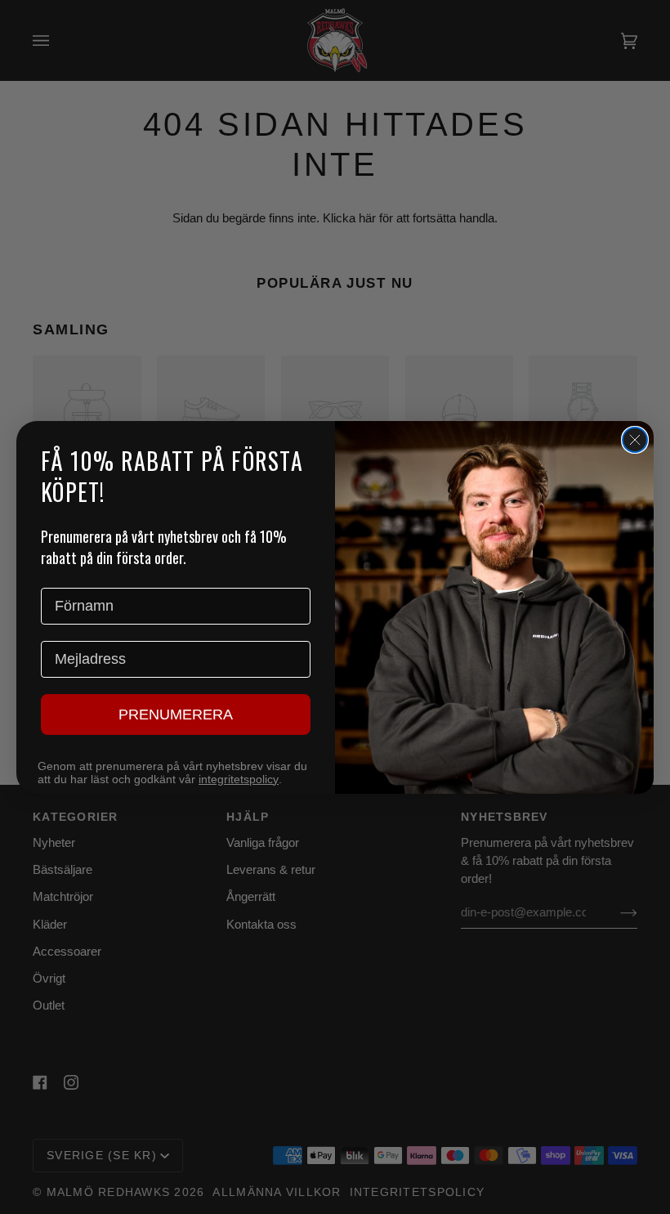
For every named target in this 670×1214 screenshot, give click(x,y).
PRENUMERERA (175, 714)
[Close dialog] (635, 440)
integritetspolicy (239, 779)
